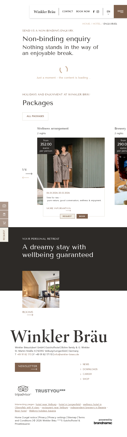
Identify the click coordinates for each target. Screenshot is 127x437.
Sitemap (72, 417)
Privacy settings (57, 417)
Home (86, 23)
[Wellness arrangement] (40, 202)
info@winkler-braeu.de (66, 354)
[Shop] (4, 223)
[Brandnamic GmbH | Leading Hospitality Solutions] (103, 421)
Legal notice (30, 417)
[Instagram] (98, 11)
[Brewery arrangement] (117, 202)
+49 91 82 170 (24, 354)
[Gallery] (4, 206)
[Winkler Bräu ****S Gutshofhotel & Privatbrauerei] (44, 11)
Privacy (43, 417)
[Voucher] (4, 214)
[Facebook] (93, 11)
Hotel (97, 23)
